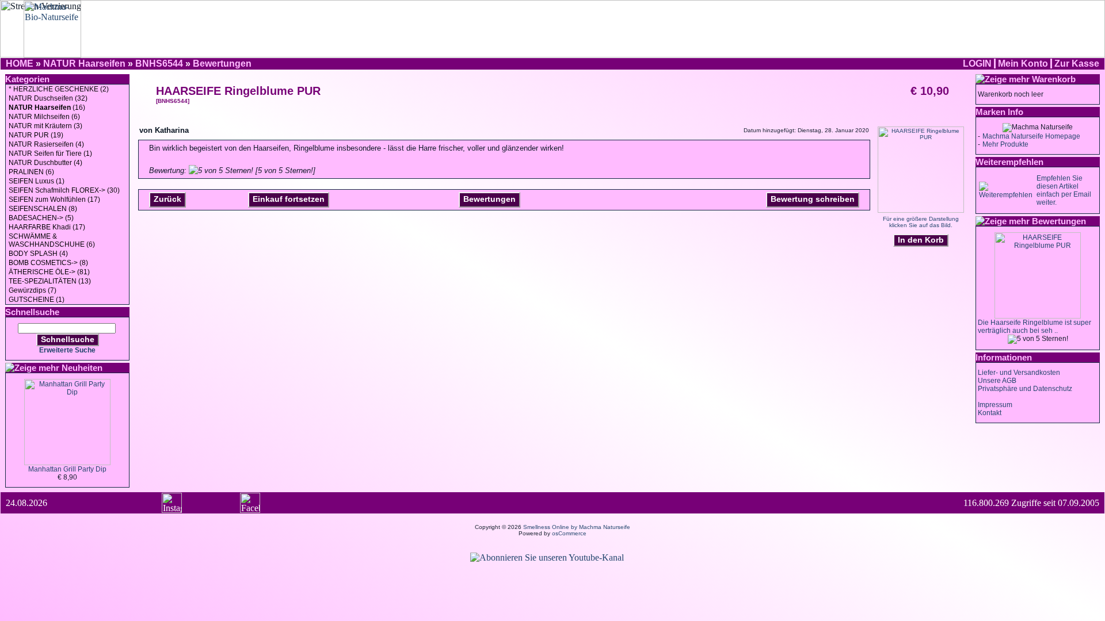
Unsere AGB (997, 381)
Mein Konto (1023, 63)
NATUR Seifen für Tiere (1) (50, 154)
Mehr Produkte (1005, 144)
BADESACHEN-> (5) (41, 218)
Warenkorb (1054, 79)
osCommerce (569, 533)
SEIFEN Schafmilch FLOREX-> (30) (64, 190)
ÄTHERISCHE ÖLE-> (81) (49, 272)
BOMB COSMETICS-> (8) (48, 263)
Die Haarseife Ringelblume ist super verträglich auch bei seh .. (1034, 327)
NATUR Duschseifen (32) (48, 98)
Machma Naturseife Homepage (1031, 136)
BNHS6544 (159, 63)
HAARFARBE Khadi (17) (47, 227)
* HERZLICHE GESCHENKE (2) (59, 89)
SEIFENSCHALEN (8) (43, 209)
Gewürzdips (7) (32, 290)
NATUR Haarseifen (84, 63)
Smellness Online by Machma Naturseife (576, 527)
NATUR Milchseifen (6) (44, 117)
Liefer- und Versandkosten (1019, 373)
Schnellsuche (67, 339)
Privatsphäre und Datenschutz (1025, 389)
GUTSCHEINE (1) (36, 300)
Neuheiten (82, 368)
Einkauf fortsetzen (289, 199)
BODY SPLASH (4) (38, 254)
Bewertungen (222, 63)
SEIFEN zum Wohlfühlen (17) (54, 199)
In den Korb (921, 239)
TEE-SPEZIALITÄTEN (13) (50, 281)
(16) (47, 107)
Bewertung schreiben (813, 199)
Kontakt (989, 413)
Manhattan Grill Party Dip (67, 469)
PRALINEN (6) (31, 172)
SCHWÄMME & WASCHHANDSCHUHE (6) (52, 240)
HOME (19, 63)
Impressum (995, 405)
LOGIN (977, 63)
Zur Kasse (1077, 63)
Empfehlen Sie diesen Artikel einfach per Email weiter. (1064, 190)
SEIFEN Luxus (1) (36, 181)
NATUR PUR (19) (36, 135)
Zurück (167, 199)
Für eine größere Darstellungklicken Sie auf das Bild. (921, 222)
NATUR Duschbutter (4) (45, 163)
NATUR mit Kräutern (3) (45, 126)
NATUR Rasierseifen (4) (46, 144)
